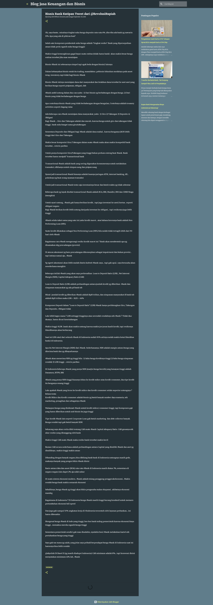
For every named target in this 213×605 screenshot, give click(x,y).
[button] (46, 21)
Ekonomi (49, 567)
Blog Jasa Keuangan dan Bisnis (58, 4)
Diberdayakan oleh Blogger (108, 602)
